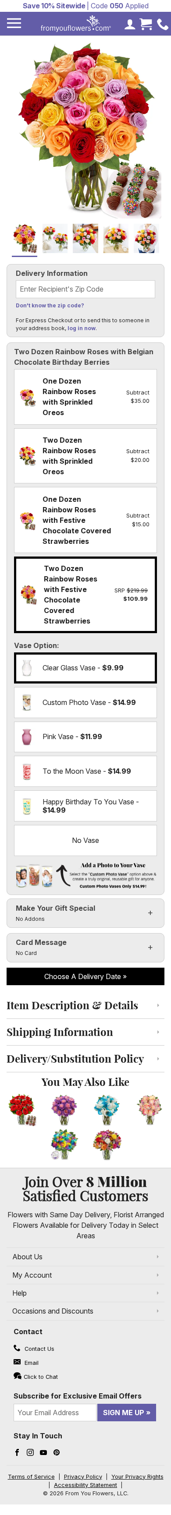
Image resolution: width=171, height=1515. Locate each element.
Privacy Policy (83, 1476)
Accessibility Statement (85, 1485)
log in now (82, 328)
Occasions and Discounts (52, 1311)
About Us (27, 1256)
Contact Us (38, 1349)
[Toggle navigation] (14, 23)
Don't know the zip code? (50, 305)
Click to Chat (41, 1377)
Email (31, 1363)
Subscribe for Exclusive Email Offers (78, 1396)
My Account (32, 1275)
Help (19, 1293)
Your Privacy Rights (137, 1476)
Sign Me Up (123, 1412)
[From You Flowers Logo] (76, 23)
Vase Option (35, 645)
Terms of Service (31, 1476)
